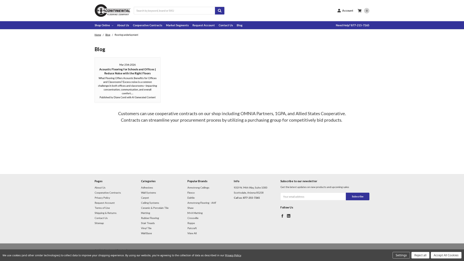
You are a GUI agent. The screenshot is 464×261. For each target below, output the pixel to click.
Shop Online (102, 25)
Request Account (203, 25)
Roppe (191, 223)
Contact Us (226, 25)
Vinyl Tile (146, 228)
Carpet (145, 197)
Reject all (420, 255)
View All (192, 233)
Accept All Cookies (446, 255)
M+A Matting (195, 212)
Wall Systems (148, 192)
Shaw (190, 207)
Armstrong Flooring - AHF (201, 202)
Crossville (192, 217)
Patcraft (192, 228)
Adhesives (147, 187)
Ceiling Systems (150, 202)
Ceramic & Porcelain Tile (155, 207)
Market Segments (177, 25)
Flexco (191, 192)
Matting (145, 212)
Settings (401, 255)
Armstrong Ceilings (198, 187)
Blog (240, 25)
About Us (123, 25)
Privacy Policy (102, 197)
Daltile (191, 197)
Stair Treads (148, 223)
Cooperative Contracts (147, 25)
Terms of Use (102, 207)
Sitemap (99, 223)
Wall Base (146, 233)
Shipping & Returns (106, 212)
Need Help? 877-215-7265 (352, 25)
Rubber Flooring (150, 217)
